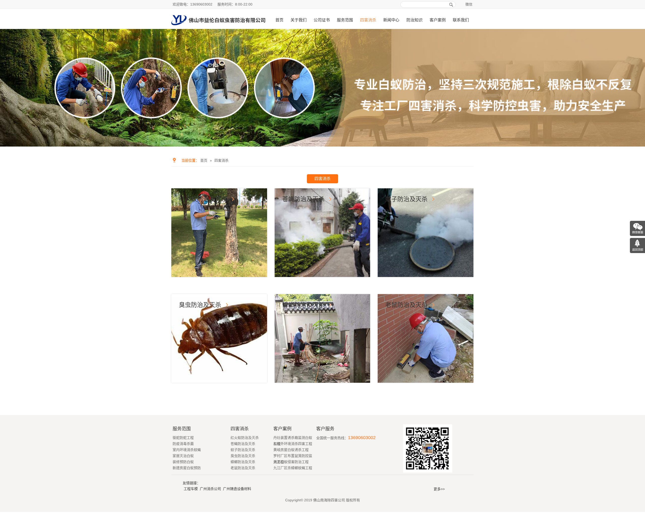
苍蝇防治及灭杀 (303, 199)
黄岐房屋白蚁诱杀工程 (291, 450)
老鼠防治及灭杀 (406, 304)
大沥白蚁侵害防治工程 (291, 462)
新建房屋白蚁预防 (187, 468)
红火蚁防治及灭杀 (203, 199)
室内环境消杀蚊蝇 (187, 450)
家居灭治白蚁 (183, 456)
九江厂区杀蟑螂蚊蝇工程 (292, 468)
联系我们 (461, 20)
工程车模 (191, 489)
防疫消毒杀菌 (183, 444)
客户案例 (438, 20)
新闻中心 (391, 20)
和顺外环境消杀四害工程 (292, 444)
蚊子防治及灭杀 (406, 199)
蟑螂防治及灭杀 (303, 304)
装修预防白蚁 (183, 462)
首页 (279, 20)
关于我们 (299, 20)
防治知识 (414, 20)
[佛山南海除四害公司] (218, 27)
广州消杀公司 (210, 489)
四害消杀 (368, 20)
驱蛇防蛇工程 (183, 438)
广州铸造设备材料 (237, 489)
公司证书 (322, 20)
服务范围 (345, 20)
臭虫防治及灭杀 (200, 304)
